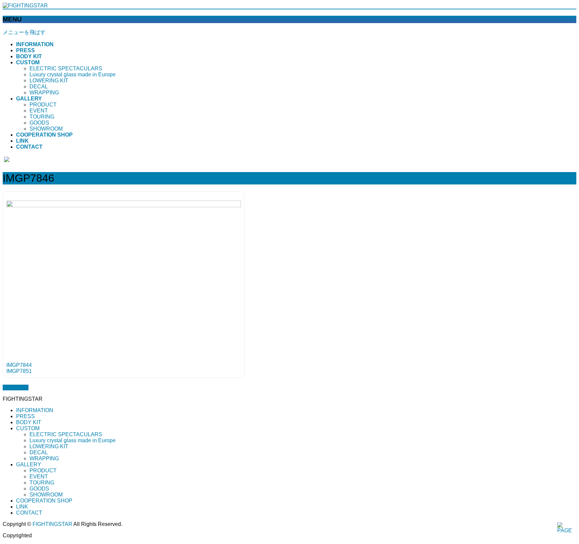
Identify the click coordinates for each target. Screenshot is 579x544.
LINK (22, 507)
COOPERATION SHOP (44, 500)
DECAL (38, 86)
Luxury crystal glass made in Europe (72, 74)
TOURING (41, 117)
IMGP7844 (19, 365)
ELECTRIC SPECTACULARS (65, 68)
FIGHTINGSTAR (52, 524)
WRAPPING (44, 92)
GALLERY (28, 464)
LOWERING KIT (48, 80)
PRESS (25, 416)
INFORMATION (34, 410)
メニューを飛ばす (24, 32)
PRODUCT (43, 104)
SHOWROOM (46, 129)
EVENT (38, 110)
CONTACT (29, 513)
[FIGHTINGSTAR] (25, 5)
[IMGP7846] (123, 205)
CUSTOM (28, 428)
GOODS (39, 123)
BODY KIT (28, 422)
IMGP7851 (19, 371)
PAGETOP (15, 387)
